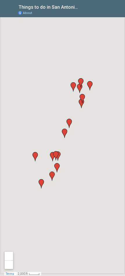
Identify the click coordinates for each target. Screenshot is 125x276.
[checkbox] (83, 6)
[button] (57, 168)
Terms (10, 273)
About (27, 13)
